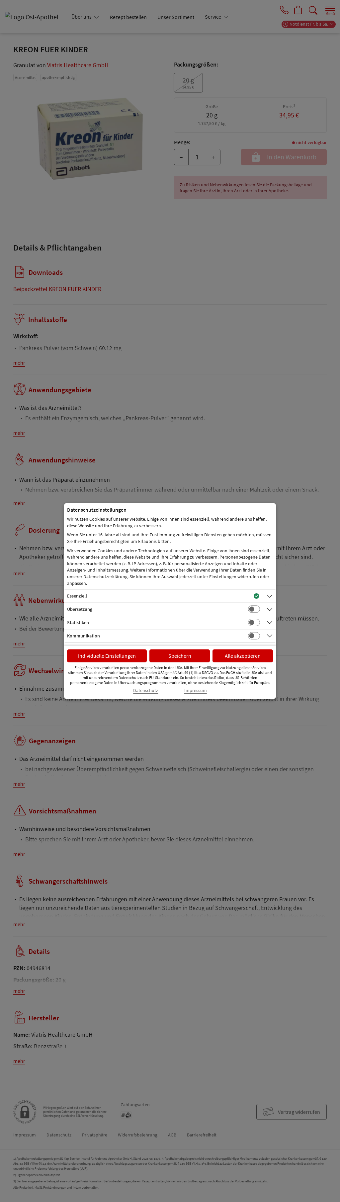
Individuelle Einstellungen (107, 655)
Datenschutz (145, 690)
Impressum (195, 690)
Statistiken (78, 622)
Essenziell (77, 596)
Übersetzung (79, 609)
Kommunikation (83, 636)
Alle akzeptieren (243, 655)
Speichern (179, 655)
